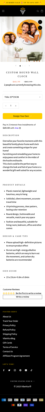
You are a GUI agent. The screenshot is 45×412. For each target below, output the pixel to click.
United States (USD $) (21, 381)
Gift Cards (7, 343)
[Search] (38, 11)
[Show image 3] (25, 65)
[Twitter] (9, 370)
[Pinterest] (20, 370)
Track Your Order (10, 321)
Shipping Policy (10, 334)
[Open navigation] (3, 11)
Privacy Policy (9, 325)
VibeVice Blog (9, 338)
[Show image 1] (20, 65)
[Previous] (15, 65)
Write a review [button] (22, 297)
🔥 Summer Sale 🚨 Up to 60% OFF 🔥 (22, 3)
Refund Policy (9, 330)
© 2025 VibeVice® (22, 386)
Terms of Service (10, 347)
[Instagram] (15, 370)
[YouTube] (26, 370)
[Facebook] (4, 370)
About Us (7, 316)
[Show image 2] (22, 65)
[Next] (29, 65)
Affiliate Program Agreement (16, 356)
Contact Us (8, 351)
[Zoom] (40, 22)
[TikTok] (31, 370)
